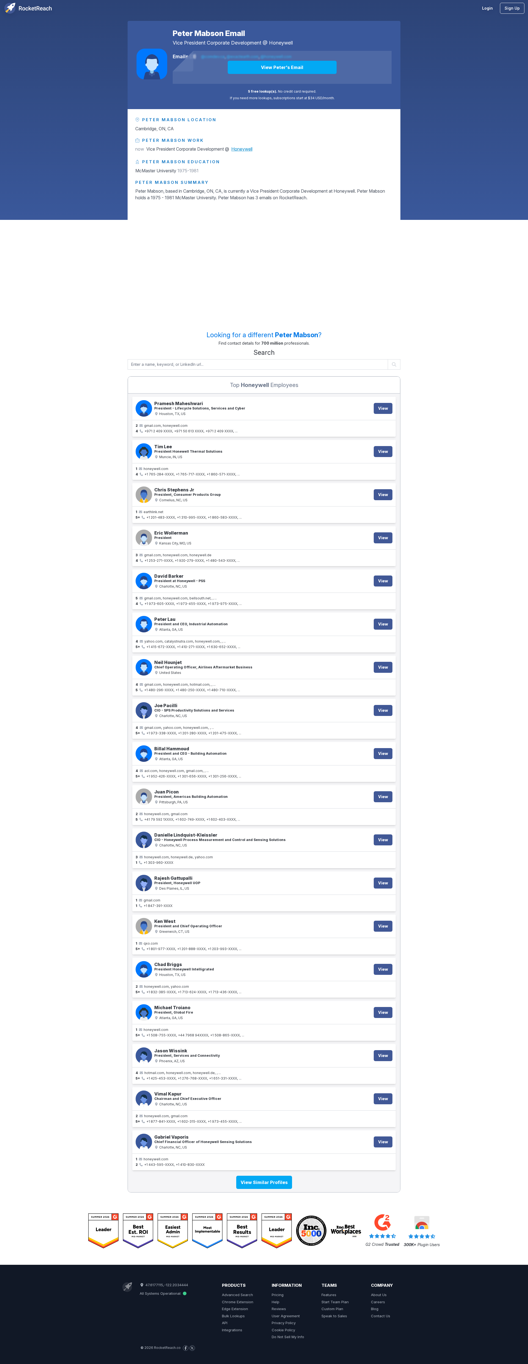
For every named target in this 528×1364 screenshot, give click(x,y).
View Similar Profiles (264, 1182)
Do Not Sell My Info (288, 1337)
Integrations (232, 1330)
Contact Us (380, 1316)
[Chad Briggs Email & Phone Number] (144, 969)
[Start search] (394, 364)
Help (275, 1302)
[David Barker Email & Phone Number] (144, 581)
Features (328, 1295)
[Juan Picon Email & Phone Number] (144, 796)
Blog (374, 1309)
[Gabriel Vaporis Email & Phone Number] (144, 1142)
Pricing (278, 1295)
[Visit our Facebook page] (185, 1348)
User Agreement (286, 1316)
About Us (379, 1295)
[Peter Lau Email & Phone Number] (144, 624)
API (224, 1323)
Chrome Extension (237, 1302)
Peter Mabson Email (209, 33)
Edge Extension (235, 1309)
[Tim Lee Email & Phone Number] (144, 451)
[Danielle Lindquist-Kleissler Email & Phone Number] (144, 840)
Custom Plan (332, 1309)
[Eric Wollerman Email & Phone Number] (144, 538)
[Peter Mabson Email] (151, 64)
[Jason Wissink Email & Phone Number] (144, 1055)
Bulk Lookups (233, 1316)
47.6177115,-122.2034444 (166, 1285)
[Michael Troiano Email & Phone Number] (144, 1012)
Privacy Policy (284, 1323)
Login (487, 8)
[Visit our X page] (192, 1348)
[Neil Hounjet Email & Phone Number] (144, 667)
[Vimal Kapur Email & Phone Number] (144, 1099)
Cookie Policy (283, 1330)
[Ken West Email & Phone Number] (144, 926)
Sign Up (512, 8)
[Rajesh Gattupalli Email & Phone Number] (144, 883)
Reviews (279, 1309)
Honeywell (281, 43)
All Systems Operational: (161, 1293)
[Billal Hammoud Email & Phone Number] (144, 753)
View (383, 408)
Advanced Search (237, 1295)
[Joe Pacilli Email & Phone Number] (144, 710)
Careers (378, 1302)
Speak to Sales (334, 1316)
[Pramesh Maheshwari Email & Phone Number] (144, 408)
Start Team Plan (335, 1302)
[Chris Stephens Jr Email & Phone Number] (144, 494)
